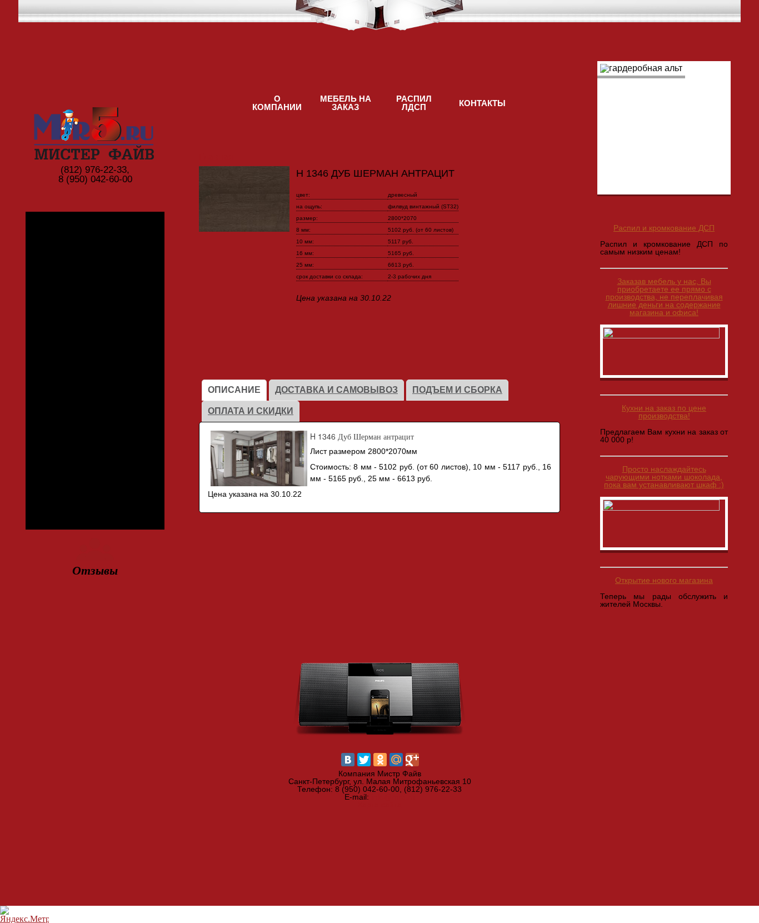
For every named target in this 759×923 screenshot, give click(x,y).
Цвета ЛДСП (95, 279)
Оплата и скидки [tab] (250, 411)
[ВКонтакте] (347, 759)
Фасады (95, 437)
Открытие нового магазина (664, 580)
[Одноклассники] (380, 759)
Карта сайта (380, 804)
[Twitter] (364, 759)
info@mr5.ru (393, 796)
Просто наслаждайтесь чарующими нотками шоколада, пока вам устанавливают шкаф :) (664, 477)
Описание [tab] (234, 390)
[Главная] (95, 110)
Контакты (482, 103)
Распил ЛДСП (414, 103)
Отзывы (95, 570)
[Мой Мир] (396, 759)
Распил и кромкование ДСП (664, 227)
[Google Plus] (412, 759)
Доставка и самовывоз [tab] (336, 390)
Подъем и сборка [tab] (457, 390)
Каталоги (95, 384)
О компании (277, 103)
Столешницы (95, 490)
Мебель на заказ (345, 103)
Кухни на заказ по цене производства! (664, 411)
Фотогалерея (95, 226)
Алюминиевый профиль (95, 338)
